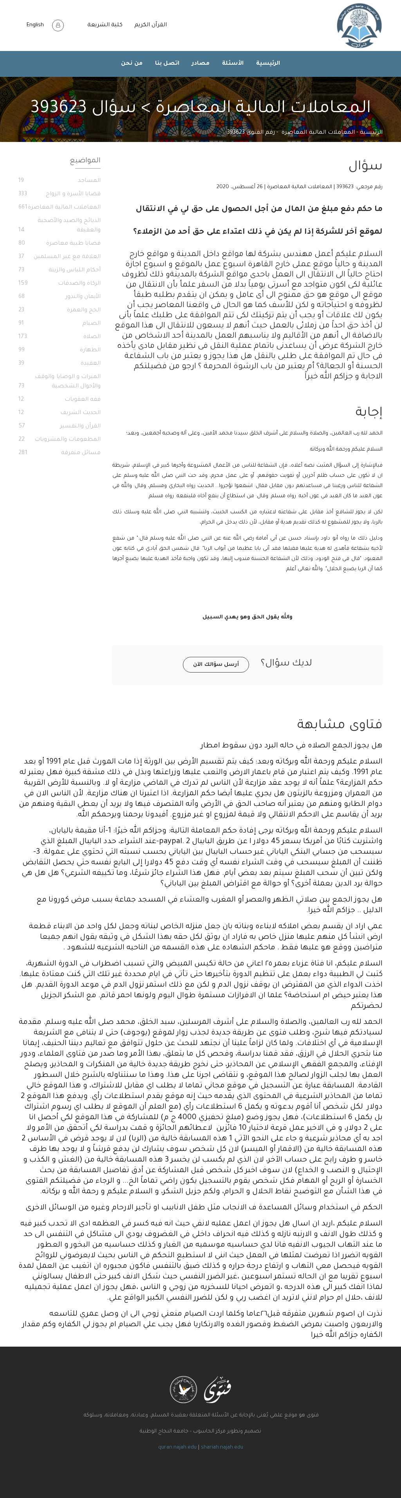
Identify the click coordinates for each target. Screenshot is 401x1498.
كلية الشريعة (105, 25)
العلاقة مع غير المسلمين (59, 257)
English (35, 25)
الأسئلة (233, 64)
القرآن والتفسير (59, 427)
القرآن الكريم (150, 25)
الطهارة (59, 350)
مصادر (201, 64)
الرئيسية (268, 64)
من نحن (132, 64)
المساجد (59, 181)
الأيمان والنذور (59, 297)
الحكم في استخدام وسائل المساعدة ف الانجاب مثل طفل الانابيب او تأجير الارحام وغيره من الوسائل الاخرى (204, 1208)
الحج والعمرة (59, 310)
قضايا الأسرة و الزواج (59, 194)
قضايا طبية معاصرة (59, 244)
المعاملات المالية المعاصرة (318, 133)
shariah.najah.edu (222, 1448)
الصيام (59, 324)
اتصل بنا (167, 64)
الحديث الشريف (59, 413)
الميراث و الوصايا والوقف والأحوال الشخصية (59, 382)
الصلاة (59, 337)
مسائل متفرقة (59, 453)
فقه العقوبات (59, 400)
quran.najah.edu (177, 1448)
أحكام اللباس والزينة (59, 270)
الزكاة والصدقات (59, 284)
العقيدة (59, 364)
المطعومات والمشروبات (59, 440)
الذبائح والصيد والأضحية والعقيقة (59, 226)
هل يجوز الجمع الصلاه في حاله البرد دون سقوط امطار (292, 746)
